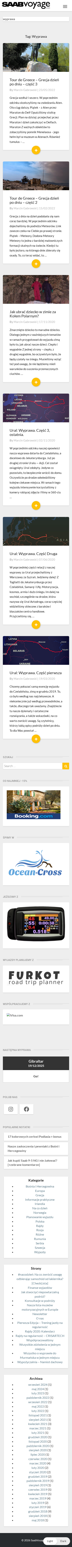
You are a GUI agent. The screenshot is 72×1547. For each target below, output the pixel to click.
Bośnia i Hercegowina (40, 1186)
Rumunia (40, 1239)
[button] (56, 1541)
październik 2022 (37, 1397)
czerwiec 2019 (37, 1489)
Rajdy (40, 1226)
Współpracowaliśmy (39, 1340)
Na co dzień (39, 1208)
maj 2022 (38, 1406)
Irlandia (40, 1203)
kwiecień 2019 (37, 1494)
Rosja (40, 1230)
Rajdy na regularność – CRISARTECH (40, 1335)
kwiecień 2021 (37, 1424)
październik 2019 (37, 1480)
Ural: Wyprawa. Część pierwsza (36, 672)
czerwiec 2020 (37, 1459)
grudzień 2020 (37, 1437)
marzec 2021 (37, 1428)
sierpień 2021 (38, 1419)
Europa (40, 1190)
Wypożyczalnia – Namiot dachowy (40, 1362)
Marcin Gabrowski (25, 90)
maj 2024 (38, 1389)
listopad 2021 (38, 1415)
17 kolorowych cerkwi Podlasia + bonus (34, 1136)
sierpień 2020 (38, 1450)
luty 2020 (37, 1467)
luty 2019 (37, 1502)
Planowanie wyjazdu (39, 1217)
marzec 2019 (37, 1498)
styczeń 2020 (37, 1472)
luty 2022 (37, 1411)
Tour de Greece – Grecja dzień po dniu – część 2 (34, 200)
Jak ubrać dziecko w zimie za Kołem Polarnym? (33, 313)
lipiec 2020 (38, 1454)
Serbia (40, 1243)
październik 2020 (37, 1446)
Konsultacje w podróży (40, 1300)
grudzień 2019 (37, 1476)
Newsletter (39, 1314)
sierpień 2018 (38, 1516)
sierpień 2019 (38, 1485)
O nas (40, 1318)
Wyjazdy (40, 1252)
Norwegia (39, 1212)
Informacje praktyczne (40, 1199)
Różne (40, 1234)
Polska (40, 1221)
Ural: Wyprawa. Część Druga (33, 553)
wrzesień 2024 (37, 1384)
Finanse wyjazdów (40, 1287)
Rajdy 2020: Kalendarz (40, 1331)
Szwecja (40, 1247)
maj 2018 (38, 1520)
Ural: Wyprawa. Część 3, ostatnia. (30, 432)
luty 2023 (37, 1393)
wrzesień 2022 (37, 1402)
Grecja (40, 1195)
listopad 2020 (38, 1441)
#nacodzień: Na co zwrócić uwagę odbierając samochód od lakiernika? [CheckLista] (40, 1279)
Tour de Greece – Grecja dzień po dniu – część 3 (34, 81)
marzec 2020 (37, 1463)
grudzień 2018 (37, 1511)
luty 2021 (37, 1432)
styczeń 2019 (37, 1507)
